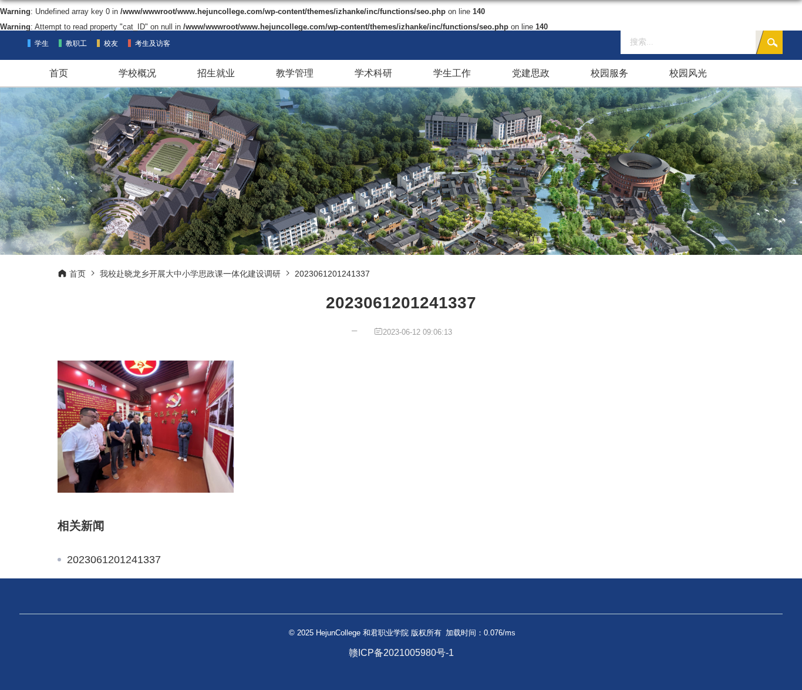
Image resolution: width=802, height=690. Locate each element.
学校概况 (137, 73)
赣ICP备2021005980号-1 (401, 653)
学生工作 (452, 73)
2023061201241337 (114, 560)
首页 (58, 73)
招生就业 (216, 73)
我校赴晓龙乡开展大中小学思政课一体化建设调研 (190, 273)
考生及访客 (152, 43)
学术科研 (373, 73)
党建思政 (531, 73)
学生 (42, 43)
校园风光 (688, 73)
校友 (111, 43)
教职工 (76, 43)
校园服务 (609, 73)
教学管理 (295, 73)
